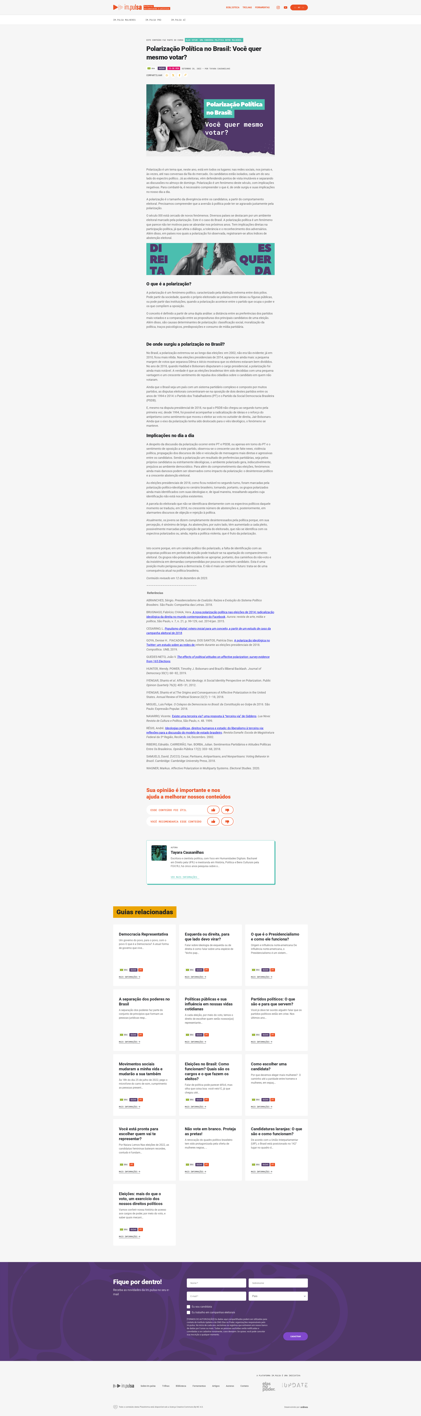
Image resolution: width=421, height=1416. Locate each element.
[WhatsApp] (166, 75)
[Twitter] (173, 75)
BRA (125, 969)
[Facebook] (179, 75)
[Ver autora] (159, 853)
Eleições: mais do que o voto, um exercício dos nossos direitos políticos (140, 1199)
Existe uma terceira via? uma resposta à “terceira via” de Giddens (214, 716)
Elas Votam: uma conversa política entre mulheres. (214, 40)
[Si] (213, 810)
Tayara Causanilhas (219, 68)
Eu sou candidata (202, 1306)
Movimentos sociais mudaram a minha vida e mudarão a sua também (140, 1069)
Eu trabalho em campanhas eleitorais (213, 1312)
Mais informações (128, 976)
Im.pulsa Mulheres (124, 19)
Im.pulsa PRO (153, 19)
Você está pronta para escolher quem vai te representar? (138, 1134)
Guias (162, 68)
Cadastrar (295, 1336)
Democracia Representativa (143, 934)
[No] (227, 810)
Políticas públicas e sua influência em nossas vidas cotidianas (209, 1004)
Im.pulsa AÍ (178, 19)
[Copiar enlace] (185, 75)
